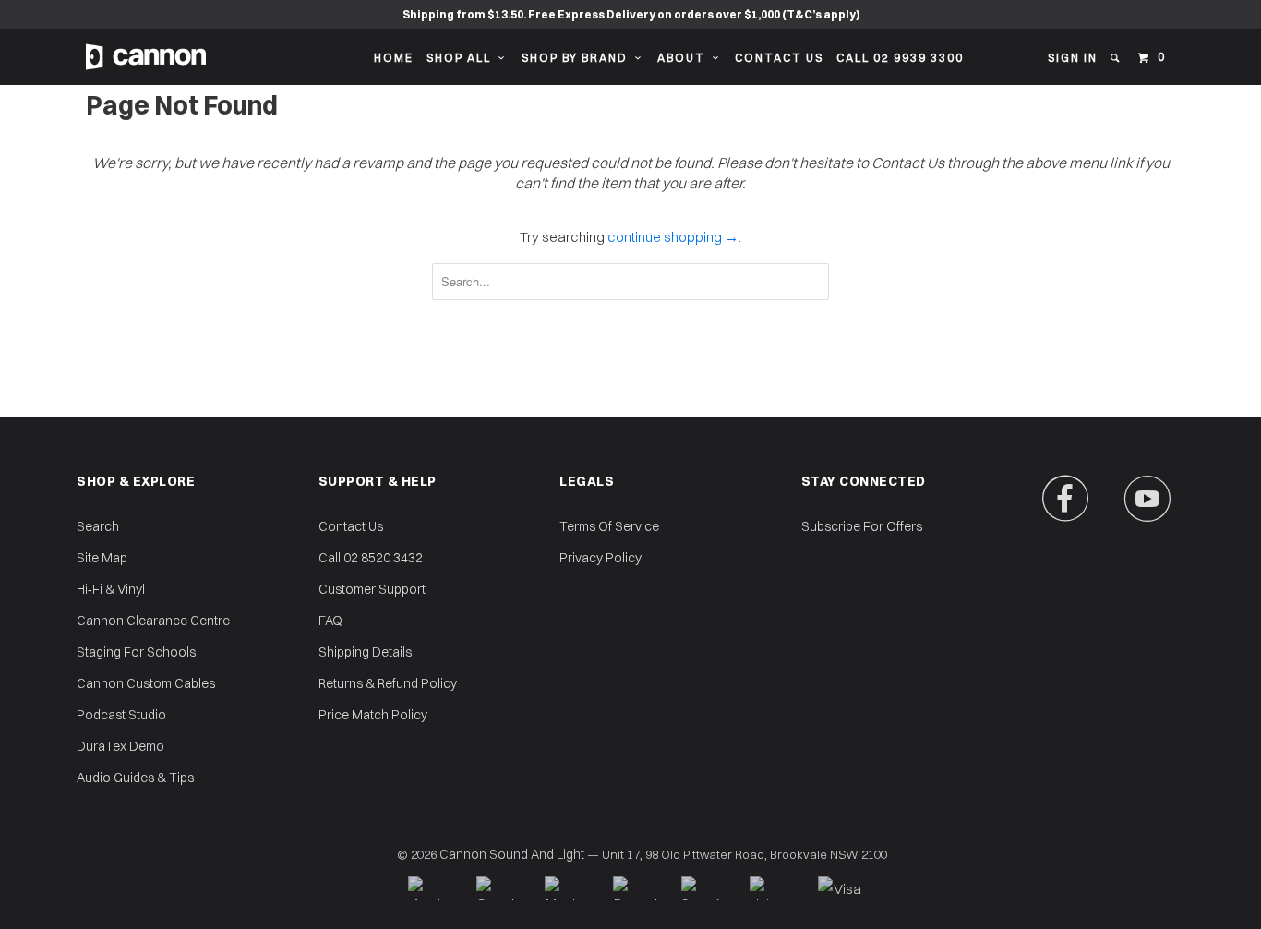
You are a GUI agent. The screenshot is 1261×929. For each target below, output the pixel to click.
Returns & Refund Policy (387, 683)
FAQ (330, 620)
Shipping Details (365, 652)
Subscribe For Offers (861, 526)
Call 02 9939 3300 (900, 58)
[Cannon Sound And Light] (146, 56)
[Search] (1116, 58)
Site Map (102, 557)
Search (98, 526)
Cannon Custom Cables (146, 683)
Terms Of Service (609, 526)
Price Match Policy (372, 714)
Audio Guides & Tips (135, 777)
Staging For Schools (136, 652)
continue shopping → (673, 237)
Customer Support (372, 589)
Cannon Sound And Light (511, 854)
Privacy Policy (600, 557)
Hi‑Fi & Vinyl (111, 589)
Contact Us (779, 58)
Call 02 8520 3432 (370, 557)
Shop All (462, 58)
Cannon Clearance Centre (153, 620)
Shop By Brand (578, 58)
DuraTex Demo (120, 746)
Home (394, 58)
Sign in (1073, 58)
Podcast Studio (121, 714)
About (685, 58)
